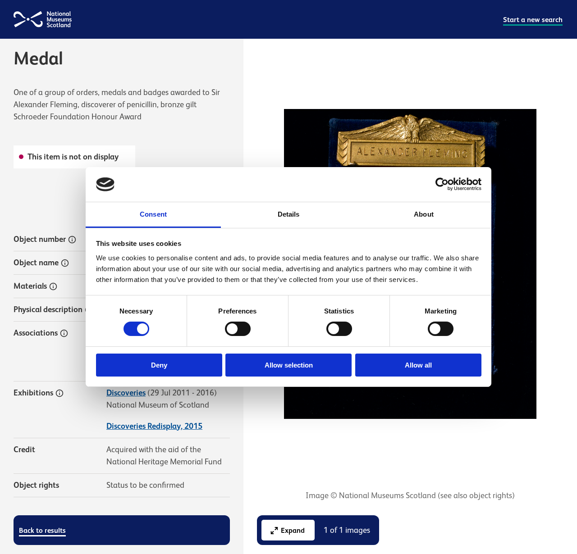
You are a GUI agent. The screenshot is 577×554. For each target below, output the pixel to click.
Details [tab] (289, 214)
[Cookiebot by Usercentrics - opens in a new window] (442, 184)
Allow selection (289, 365)
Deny (159, 365)
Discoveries (126, 392)
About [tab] (424, 214)
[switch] (238, 329)
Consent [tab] (153, 214)
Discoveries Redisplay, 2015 (154, 426)
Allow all (418, 365)
